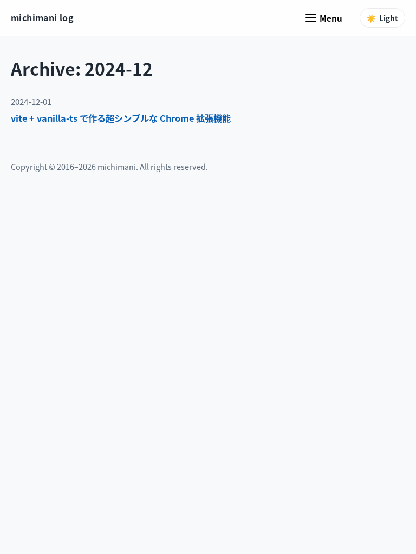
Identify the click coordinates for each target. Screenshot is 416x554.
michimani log (42, 17)
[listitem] (208, 118)
